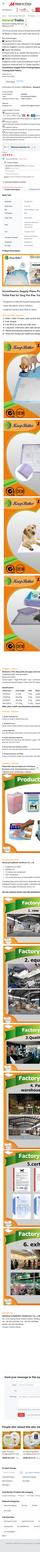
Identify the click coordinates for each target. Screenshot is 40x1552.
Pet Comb (7, 1511)
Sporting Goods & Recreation (16, 16)
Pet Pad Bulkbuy (9, 1532)
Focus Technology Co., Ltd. (28, 1543)
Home (4, 16)
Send (21, 1415)
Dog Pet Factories (28, 1521)
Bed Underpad (7, 1481)
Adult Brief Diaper (8, 1477)
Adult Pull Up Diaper (29, 1477)
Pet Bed (34, 1505)
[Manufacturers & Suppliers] (20, 4)
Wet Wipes (5, 1485)
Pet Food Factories (10, 1521)
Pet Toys (24, 1505)
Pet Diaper (26, 1481)
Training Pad (8, 1526)
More (4, 1536)
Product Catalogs (33, 1472)
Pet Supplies (31, 16)
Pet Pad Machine (23, 1526)
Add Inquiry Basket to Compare (15, 182)
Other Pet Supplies (10, 1505)
